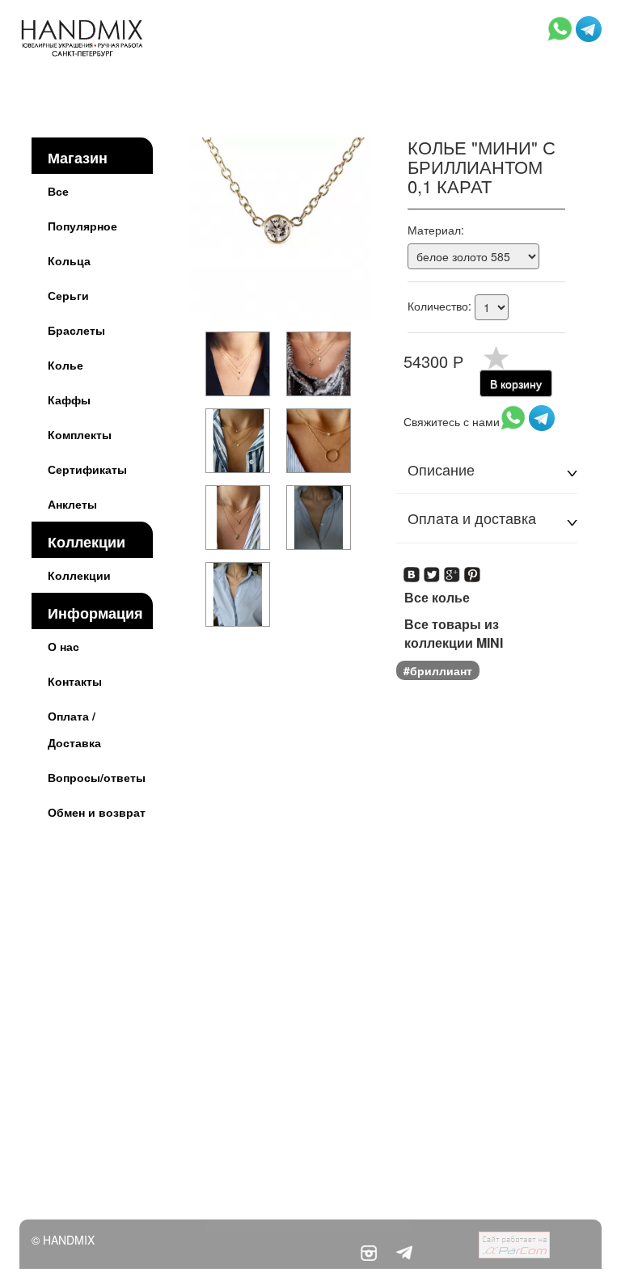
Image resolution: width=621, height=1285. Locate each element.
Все (58, 191)
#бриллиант (437, 670)
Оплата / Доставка (74, 729)
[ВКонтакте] (412, 569)
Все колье (437, 598)
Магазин (78, 157)
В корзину (516, 383)
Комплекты (80, 434)
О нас (63, 646)
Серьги (68, 295)
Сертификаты (87, 469)
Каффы (69, 399)
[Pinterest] (473, 569)
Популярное (82, 226)
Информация (95, 612)
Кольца (69, 260)
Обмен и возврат (97, 812)
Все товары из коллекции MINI (453, 633)
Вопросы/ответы (97, 777)
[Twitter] (432, 569)
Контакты (75, 681)
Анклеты (72, 504)
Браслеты (76, 330)
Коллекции (86, 541)
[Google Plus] (452, 569)
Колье (65, 365)
